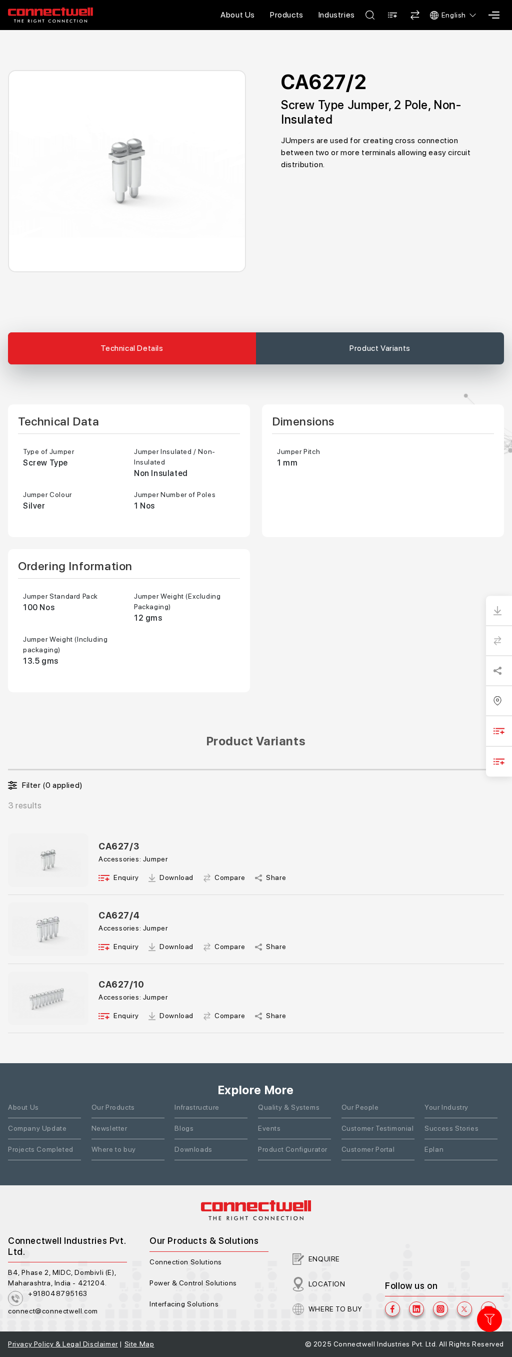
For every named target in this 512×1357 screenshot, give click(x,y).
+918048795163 (58, 1293)
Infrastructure (196, 1107)
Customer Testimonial (378, 1128)
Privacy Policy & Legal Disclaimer (63, 1344)
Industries (336, 15)
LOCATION (327, 1284)
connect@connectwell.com (53, 1311)
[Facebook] (393, 1309)
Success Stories (451, 1128)
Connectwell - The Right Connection (50, 15)
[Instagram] (441, 1309)
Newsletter (110, 1128)
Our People (360, 1107)
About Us (237, 15)
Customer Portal (368, 1149)
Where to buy (114, 1149)
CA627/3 (118, 846)
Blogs (184, 1128)
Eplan (434, 1149)
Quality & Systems (289, 1107)
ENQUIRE (324, 1259)
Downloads (193, 1149)
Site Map (139, 1344)
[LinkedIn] (417, 1309)
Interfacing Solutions (184, 1304)
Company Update (37, 1128)
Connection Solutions (186, 1262)
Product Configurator (293, 1149)
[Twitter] (465, 1309)
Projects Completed (41, 1149)
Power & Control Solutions (193, 1283)
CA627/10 (121, 984)
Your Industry (446, 1107)
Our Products (113, 1107)
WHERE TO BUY (335, 1309)
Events (269, 1128)
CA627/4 (119, 915)
